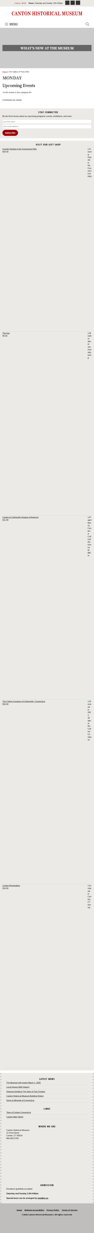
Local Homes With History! (17, 1087)
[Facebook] (67, 3)
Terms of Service (69, 1210)
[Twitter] (78, 3)
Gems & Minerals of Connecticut (20, 1100)
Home (4, 72)
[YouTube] (72, 3)
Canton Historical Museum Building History (25, 1096)
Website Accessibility (34, 1210)
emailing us (43, 1198)
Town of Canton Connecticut (18, 1112)
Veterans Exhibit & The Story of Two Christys (25, 1092)
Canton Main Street (14, 1117)
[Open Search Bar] (87, 24)
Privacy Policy (53, 1210)
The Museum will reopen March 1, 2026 (23, 1083)
